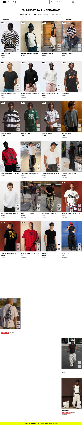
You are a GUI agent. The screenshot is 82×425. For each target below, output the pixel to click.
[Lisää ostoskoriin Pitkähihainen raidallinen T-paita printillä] (18, 45)
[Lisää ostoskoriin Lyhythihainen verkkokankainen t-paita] (38, 125)
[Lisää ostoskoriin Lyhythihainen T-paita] (18, 85)
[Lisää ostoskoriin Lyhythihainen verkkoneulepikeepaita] (79, 45)
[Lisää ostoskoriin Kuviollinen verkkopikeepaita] (59, 285)
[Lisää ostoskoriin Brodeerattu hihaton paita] (59, 362)
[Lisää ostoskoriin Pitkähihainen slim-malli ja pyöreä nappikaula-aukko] (38, 85)
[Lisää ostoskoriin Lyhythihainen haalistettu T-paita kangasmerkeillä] (38, 285)
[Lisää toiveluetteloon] (18, 49)
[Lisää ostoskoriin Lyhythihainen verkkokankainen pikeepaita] (18, 125)
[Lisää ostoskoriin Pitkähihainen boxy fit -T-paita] (18, 205)
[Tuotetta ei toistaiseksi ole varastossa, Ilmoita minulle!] (59, 245)
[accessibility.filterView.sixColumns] (78, 19)
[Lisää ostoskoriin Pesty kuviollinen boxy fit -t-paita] (59, 322)
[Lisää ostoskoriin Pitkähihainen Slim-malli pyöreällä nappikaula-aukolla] (59, 85)
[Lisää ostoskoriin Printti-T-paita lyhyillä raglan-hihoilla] (38, 45)
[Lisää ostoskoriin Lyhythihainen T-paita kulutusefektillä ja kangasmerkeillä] (18, 285)
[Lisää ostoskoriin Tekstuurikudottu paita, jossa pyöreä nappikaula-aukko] (18, 402)
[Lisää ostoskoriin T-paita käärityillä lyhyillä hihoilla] (79, 165)
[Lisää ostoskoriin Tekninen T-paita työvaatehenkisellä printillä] (59, 45)
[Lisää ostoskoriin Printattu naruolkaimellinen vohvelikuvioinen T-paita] (59, 402)
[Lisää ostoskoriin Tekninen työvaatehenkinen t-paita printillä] (79, 85)
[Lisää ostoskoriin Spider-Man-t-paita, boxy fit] (18, 165)
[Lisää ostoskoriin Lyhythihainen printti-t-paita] (79, 205)
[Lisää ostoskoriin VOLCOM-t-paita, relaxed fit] (18, 322)
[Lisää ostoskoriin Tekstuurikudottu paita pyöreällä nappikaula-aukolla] (38, 165)
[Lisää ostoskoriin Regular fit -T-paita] (38, 205)
